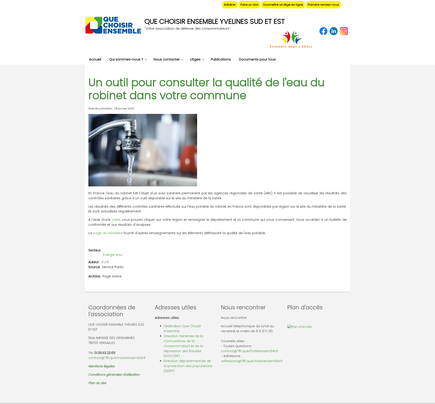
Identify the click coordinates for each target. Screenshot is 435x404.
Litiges (195, 59)
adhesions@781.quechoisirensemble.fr (252, 361)
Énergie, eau (112, 254)
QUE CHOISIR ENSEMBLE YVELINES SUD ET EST (215, 21)
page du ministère (108, 233)
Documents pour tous (257, 59)
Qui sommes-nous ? (126, 59)
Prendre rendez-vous (323, 5)
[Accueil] (113, 26)
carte (116, 219)
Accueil (95, 59)
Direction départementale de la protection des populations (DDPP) (188, 366)
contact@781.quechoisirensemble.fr (117, 358)
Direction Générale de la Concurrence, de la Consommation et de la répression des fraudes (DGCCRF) (183, 346)
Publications (221, 59)
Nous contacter (167, 59)
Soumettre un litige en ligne (283, 5)
